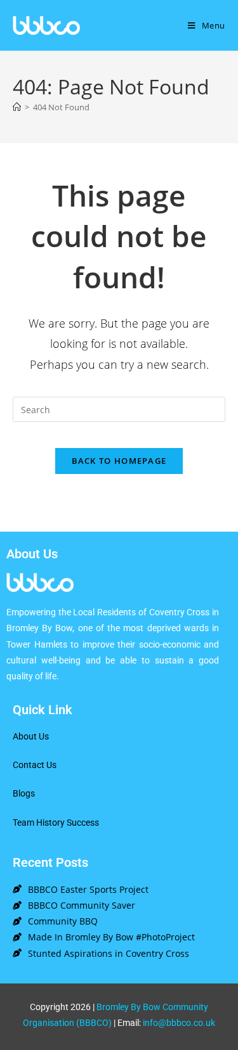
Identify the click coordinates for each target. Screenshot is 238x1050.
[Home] (17, 107)
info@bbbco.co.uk (179, 1023)
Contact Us (34, 765)
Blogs (24, 793)
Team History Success (56, 822)
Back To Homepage (119, 460)
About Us (31, 736)
